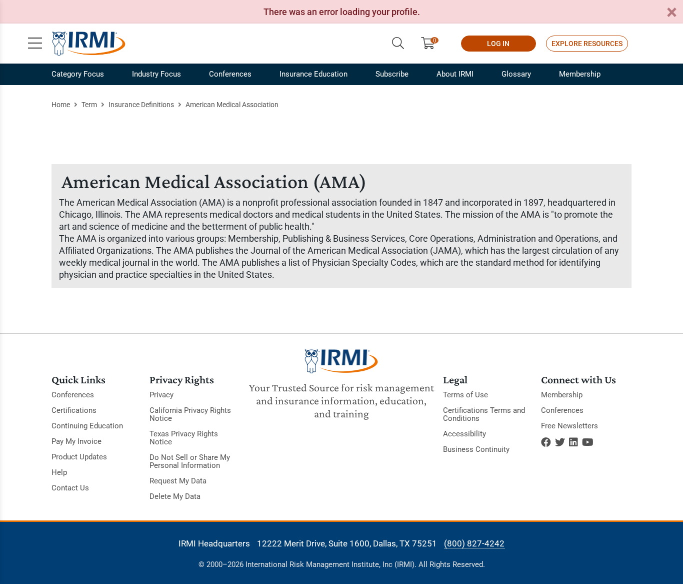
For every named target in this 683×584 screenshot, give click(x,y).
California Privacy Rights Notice (190, 414)
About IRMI (455, 74)
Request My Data (178, 480)
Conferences (230, 74)
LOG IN (498, 44)
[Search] (398, 44)
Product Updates (79, 456)
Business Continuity (476, 449)
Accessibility (464, 433)
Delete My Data (175, 496)
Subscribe (392, 74)
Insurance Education (314, 74)
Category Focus (78, 74)
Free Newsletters (569, 425)
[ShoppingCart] (431, 44)
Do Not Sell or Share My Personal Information (190, 461)
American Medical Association (232, 105)
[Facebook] (546, 442)
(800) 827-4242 (474, 543)
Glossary (516, 74)
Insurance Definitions (141, 105)
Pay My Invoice (77, 441)
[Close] (671, 13)
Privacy (162, 394)
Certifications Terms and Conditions (484, 414)
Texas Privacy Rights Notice (184, 437)
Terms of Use (465, 394)
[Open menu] (35, 44)
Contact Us (70, 487)
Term (89, 105)
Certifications (74, 410)
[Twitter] (560, 442)
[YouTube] (588, 442)
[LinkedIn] (573, 442)
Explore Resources (587, 44)
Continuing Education (87, 425)
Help (59, 472)
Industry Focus (156, 74)
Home (61, 105)
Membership (579, 74)
